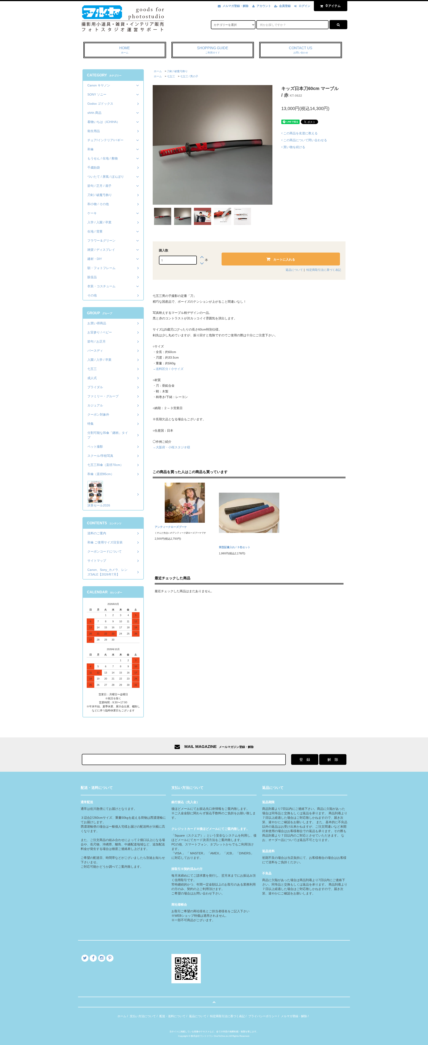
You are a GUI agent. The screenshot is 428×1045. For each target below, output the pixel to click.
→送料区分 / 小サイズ (168, 369)
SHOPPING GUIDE (212, 50)
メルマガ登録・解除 (235, 6)
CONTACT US (300, 50)
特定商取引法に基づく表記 (323, 269)
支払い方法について (143, 1016)
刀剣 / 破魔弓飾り (177, 71)
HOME (124, 50)
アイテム (333, 6)
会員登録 (285, 6)
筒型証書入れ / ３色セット (234, 547)
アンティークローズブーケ (171, 527)
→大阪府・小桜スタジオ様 (171, 447)
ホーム (158, 71)
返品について (294, 269)
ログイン (304, 6)
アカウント (264, 6)
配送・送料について (172, 1016)
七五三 (171, 76)
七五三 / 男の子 (189, 76)
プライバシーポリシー (262, 1016)
